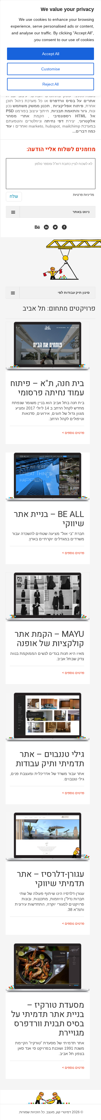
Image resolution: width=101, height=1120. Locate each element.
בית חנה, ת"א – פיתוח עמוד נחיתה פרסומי (47, 388)
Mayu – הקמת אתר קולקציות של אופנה (49, 639)
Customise (50, 69)
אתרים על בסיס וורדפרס (72, 100)
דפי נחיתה (54, 121)
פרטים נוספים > (73, 433)
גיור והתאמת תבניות (69, 111)
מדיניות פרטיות (83, 195)
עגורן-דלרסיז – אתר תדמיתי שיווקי (50, 879)
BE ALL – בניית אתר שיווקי (49, 519)
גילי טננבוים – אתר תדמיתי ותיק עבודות (50, 759)
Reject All (50, 84)
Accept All (50, 53)
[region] (50, 48)
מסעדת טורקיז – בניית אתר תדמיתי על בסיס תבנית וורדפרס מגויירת (47, 1019)
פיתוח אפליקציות (67, 106)
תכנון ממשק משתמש (31, 106)
